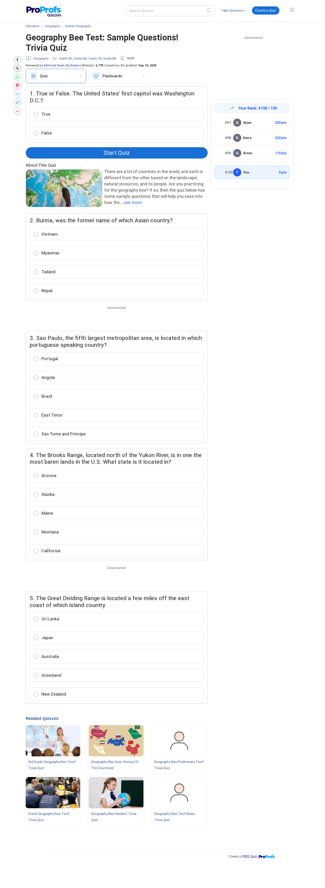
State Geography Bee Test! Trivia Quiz (48, 817)
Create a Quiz (265, 10)
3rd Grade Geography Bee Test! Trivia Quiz (51, 765)
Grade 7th (95, 58)
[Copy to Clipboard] (18, 102)
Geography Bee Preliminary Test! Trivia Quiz (179, 765)
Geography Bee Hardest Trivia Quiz (113, 817)
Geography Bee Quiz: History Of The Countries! (115, 765)
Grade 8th (110, 58)
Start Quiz (116, 153)
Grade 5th (65, 58)
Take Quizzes (231, 10)
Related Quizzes (42, 718)
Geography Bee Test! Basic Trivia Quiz (174, 817)
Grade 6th (80, 58)
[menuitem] (232, 11)
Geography (41, 58)
